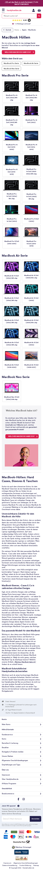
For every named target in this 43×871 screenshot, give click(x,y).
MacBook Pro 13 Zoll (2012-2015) (31, 243)
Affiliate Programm (9, 784)
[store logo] (16, 10)
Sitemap (36, 865)
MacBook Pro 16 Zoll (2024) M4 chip (31, 97)
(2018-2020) (11, 367)
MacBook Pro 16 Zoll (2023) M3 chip (11, 122)
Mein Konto (33, 10)
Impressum (6, 775)
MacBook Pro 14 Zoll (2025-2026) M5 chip (31, 171)
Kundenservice (7, 735)
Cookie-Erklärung (25, 865)
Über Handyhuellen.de (10, 779)
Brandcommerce (8, 794)
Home (16, 30)
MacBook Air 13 (10, 365)
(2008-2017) (31, 367)
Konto (4, 739)
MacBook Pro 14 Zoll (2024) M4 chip (11, 196)
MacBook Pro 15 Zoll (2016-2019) (31, 147)
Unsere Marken (7, 756)
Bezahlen (5, 748)
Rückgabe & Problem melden (12, 752)
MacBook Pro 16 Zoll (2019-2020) (12, 147)
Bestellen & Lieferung (10, 743)
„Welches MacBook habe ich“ (25, 662)
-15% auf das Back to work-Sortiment (18, 2)
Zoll (17, 365)
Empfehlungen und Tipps (11, 765)
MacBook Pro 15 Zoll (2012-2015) (11, 172)
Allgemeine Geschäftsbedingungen (15, 760)
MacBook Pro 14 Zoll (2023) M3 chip (31, 196)
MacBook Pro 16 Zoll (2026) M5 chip (11, 97)
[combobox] (21, 16)
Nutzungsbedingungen (25, 825)
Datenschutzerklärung (9, 865)
